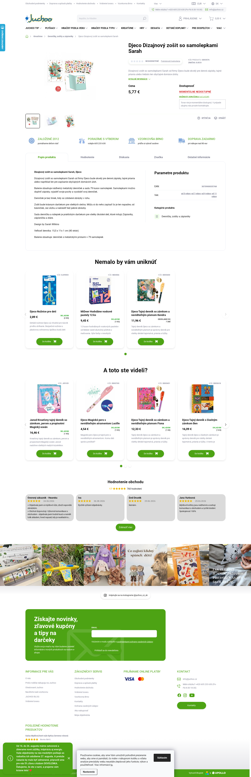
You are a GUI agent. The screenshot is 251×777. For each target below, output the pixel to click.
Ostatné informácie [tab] (199, 157)
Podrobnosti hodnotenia (170, 61)
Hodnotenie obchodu (85, 3)
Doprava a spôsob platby (60, 3)
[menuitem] (33, 28)
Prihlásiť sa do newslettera (106, 650)
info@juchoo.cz (190, 679)
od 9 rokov (206, 193)
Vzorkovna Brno (125, 3)
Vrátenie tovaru (106, 3)
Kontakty (141, 3)
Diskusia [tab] (124, 157)
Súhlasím (162, 757)
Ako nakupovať (81, 710)
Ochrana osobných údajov (86, 706)
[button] (125, 354)
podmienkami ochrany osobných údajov (135, 642)
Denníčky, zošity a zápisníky (176, 216)
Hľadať (144, 18)
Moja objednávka (82, 715)
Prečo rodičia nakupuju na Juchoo (40, 683)
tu (112, 764)
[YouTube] (192, 695)
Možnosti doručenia (194, 97)
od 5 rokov (185, 193)
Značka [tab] (158, 157)
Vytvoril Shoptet (196, 773)
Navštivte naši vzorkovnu (36, 692)
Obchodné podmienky (35, 3)
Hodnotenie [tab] (87, 157)
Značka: (194, 63)
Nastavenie (89, 771)
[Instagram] (185, 695)
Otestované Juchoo (34, 687)
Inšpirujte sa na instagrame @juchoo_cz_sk (128, 595)
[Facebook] (179, 695)
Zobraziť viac (125, 527)
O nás (28, 678)
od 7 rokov (196, 193)
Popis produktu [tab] (47, 157)
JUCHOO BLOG (32, 696)
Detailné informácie (137, 79)
